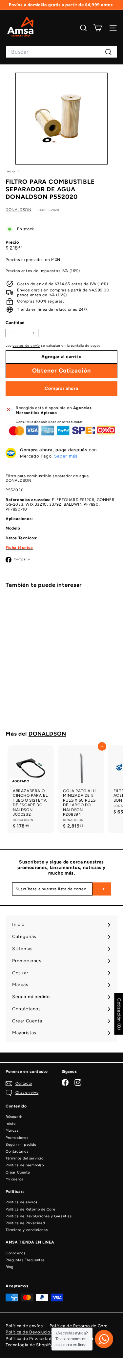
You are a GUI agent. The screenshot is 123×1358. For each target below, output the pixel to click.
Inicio (11, 171)
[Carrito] (97, 28)
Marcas (12, 1130)
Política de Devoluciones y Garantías (39, 1216)
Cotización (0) (119, 1014)
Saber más (65, 456)
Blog (9, 1267)
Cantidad (15, 322)
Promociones (17, 1138)
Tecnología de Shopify (29, 1344)
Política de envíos (21, 1202)
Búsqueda (14, 1117)
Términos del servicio (25, 1158)
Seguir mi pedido (21, 1144)
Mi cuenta (14, 1179)
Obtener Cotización (30, 696)
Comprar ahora (61, 388)
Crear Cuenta (18, 1172)
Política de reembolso (25, 1165)
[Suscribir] (101, 889)
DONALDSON (18, 209)
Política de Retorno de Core (30, 1209)
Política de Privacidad (25, 1223)
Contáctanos (17, 1151)
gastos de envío (26, 345)
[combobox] (61, 52)
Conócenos (15, 1253)
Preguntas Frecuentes (25, 1260)
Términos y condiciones (27, 1230)
